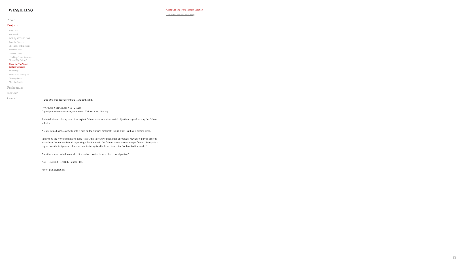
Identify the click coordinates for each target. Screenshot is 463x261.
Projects (12, 25)
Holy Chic (13, 30)
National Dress (15, 53)
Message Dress (15, 78)
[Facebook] (454, 258)
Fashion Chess (15, 49)
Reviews (12, 92)
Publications (15, 87)
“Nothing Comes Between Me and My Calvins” (20, 58)
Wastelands (14, 34)
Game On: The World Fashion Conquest (18, 65)
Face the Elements (16, 41)
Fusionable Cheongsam (19, 74)
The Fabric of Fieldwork (19, 45)
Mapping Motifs (16, 81)
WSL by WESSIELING (19, 38)
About (11, 20)
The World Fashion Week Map (180, 14)
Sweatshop (13, 70)
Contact (12, 98)
